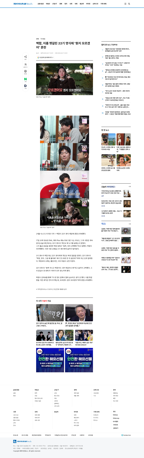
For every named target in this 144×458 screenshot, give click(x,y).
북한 (114, 398)
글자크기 (25, 67)
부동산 (48, 4)
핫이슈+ (95, 420)
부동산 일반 (38, 401)
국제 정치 (37, 417)
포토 (114, 411)
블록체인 (56, 403)
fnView (115, 415)
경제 (60, 4)
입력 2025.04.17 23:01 (47, 53)
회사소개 (15, 435)
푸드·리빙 (76, 423)
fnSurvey (116, 418)
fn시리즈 (95, 417)
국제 (76, 4)
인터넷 (56, 401)
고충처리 (82, 435)
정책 (36, 393)
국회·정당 (115, 395)
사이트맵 (90, 435)
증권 (14, 395)
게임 (55, 398)
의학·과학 (56, 406)
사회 (71, 4)
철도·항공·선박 (39, 398)
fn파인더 (95, 415)
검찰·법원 (15, 417)
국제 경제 (37, 415)
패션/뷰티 (76, 417)
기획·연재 (103, 4)
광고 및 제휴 (25, 435)
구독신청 (73, 435)
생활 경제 (76, 395)
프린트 (25, 74)
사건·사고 (15, 415)
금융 (14, 393)
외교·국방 (115, 401)
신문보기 (115, 428)
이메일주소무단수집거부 (61, 435)
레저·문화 (76, 425)
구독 (25, 81)
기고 (94, 395)
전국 (14, 425)
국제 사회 (37, 420)
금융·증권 (41, 4)
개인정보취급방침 (36, 435)
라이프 (88, 4)
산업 (55, 393)
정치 (65, 4)
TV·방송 (42, 39)
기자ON (115, 425)
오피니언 (95, 4)
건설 (36, 395)
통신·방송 (56, 395)
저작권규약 (48, 435)
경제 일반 (76, 393)
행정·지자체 (16, 420)
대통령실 (115, 393)
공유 (25, 59)
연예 (75, 415)
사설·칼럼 (96, 393)
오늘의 (108, 187)
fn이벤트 (115, 421)
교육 (14, 423)
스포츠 (75, 420)
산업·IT (54, 4)
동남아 (82, 4)
